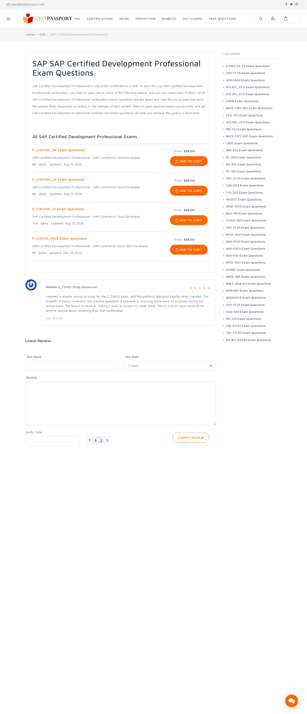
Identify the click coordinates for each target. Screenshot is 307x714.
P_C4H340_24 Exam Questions (58, 179)
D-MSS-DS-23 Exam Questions (248, 66)
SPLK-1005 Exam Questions (246, 206)
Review (32, 377)
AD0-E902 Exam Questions (245, 248)
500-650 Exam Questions (244, 255)
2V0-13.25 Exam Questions (245, 305)
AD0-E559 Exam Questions (245, 241)
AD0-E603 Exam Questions (245, 80)
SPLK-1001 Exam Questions (246, 262)
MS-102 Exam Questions (243, 319)
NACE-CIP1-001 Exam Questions (249, 108)
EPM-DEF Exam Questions (244, 290)
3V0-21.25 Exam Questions (245, 227)
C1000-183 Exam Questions (246, 220)
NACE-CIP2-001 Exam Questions (249, 136)
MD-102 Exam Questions (243, 129)
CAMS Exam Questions (242, 101)
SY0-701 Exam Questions (244, 115)
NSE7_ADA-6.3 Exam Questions (248, 283)
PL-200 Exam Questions (243, 157)
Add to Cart (190, 161)
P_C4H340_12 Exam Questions (58, 209)
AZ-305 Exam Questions (243, 164)
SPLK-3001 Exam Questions (246, 234)
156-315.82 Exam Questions (246, 326)
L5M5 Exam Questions (242, 143)
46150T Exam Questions (244, 199)
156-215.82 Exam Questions (246, 332)
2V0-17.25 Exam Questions (245, 73)
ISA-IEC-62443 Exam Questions (248, 340)
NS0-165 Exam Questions (244, 213)
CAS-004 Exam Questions (245, 185)
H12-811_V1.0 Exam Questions (247, 94)
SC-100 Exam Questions (243, 171)
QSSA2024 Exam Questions (246, 297)
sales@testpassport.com (27, 4)
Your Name (34, 357)
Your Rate (132, 357)
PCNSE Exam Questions (243, 269)
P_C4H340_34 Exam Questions (58, 150)
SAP (42, 34)
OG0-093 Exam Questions (244, 312)
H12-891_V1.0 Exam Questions (248, 122)
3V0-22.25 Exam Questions (245, 178)
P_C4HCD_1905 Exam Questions (59, 238)
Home (31, 34)
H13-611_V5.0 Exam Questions (247, 87)
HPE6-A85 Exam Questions (245, 276)
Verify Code (33, 432)
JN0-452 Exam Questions (244, 150)
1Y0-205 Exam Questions (244, 192)
